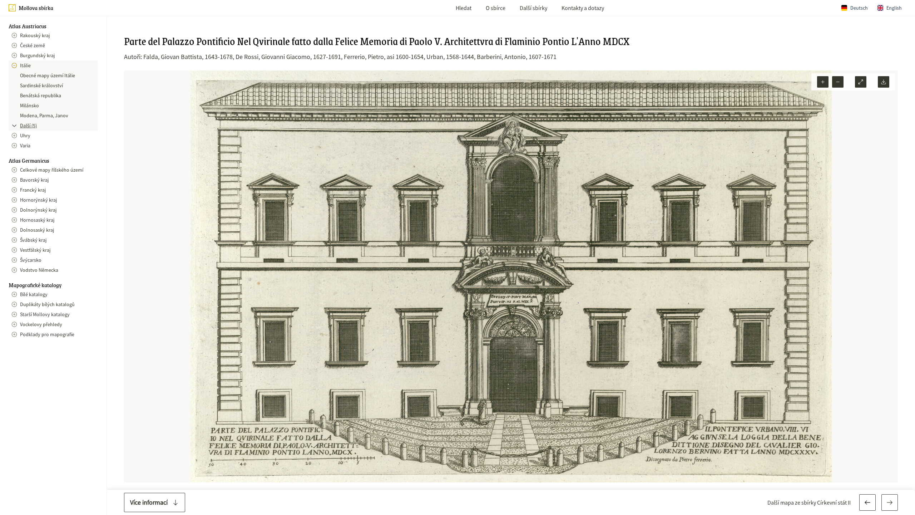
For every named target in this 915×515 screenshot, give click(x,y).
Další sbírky (533, 7)
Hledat (463, 7)
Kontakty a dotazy (583, 7)
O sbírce (495, 7)
